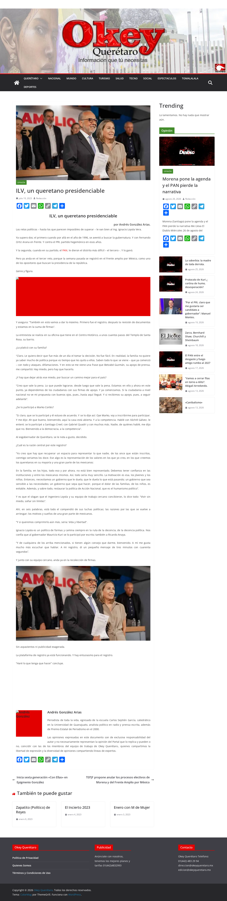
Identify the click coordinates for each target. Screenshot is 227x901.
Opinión (21, 182)
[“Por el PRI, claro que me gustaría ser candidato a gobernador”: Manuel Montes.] (170, 312)
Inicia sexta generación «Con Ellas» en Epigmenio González (42, 779)
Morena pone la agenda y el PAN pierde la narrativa (186, 185)
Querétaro (31, 78)
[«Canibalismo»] (170, 405)
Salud (120, 78)
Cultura (87, 78)
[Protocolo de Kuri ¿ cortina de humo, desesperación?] (170, 286)
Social (147, 78)
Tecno (133, 78)
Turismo (104, 78)
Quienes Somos (21, 865)
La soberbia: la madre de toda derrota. (198, 262)
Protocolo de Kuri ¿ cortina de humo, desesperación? (196, 283)
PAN (64, 250)
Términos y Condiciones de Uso (31, 873)
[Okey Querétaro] (113, 11)
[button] (40, 78)
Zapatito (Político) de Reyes (33, 809)
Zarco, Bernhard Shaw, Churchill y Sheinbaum (195, 336)
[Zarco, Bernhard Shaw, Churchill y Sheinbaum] (170, 339)
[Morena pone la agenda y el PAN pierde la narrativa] (187, 151)
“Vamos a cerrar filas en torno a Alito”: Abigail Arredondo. (197, 382)
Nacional (54, 78)
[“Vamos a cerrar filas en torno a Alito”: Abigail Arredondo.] (170, 384)
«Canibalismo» (193, 402)
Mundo (71, 78)
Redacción (41, 198)
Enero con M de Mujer (132, 807)
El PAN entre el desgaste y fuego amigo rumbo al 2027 (197, 359)
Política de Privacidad (25, 857)
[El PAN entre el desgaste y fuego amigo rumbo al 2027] (170, 361)
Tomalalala (190, 78)
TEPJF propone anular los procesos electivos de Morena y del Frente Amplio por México (118, 779)
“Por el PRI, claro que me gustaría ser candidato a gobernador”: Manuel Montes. (198, 310)
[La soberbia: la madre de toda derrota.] (170, 264)
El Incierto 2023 (77, 807)
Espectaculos (167, 78)
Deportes (30, 87)
